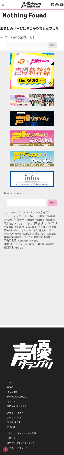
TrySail (13, 212)
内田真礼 (40, 219)
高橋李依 (50, 244)
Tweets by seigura (12, 192)
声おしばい (19, 223)
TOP (9, 382)
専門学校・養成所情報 (17, 406)
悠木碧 (25, 230)
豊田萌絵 (34, 240)
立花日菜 (29, 237)
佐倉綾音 (30, 219)
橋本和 (18, 233)
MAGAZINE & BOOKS (17, 396)
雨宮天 (33, 243)
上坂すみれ (28, 216)
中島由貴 (50, 216)
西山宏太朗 (10, 240)
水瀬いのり (39, 233)
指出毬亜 (33, 230)
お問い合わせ (13, 438)
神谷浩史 (19, 237)
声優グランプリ (46, 222)
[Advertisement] (32, 286)
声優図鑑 (8, 227)
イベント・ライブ (38, 212)
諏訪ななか (23, 240)
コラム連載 (12, 391)
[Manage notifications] (5, 449)
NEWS (10, 387)
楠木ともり (9, 233)
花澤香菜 (38, 237)
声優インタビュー (15, 412)
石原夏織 (51, 233)
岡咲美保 (8, 230)
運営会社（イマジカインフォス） (21, 442)
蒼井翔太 (48, 237)
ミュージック (13, 215)
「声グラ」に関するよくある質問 (21, 433)
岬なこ (17, 230)
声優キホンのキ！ (14, 417)
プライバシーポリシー (17, 447)
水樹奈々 (27, 233)
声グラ (29, 223)
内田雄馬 (50, 219)
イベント (11, 401)
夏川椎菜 (19, 227)
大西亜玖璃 (31, 227)
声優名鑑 (11, 426)
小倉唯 (41, 226)
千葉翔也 (8, 223)
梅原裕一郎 (45, 230)
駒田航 (41, 244)
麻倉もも (19, 247)
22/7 (6, 212)
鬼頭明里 (9, 247)
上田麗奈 (40, 216)
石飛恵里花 (9, 237)
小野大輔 (51, 227)
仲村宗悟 (8, 219)
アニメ (21, 212)
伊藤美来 (19, 219)
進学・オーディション (15, 244)
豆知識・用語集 (14, 422)
